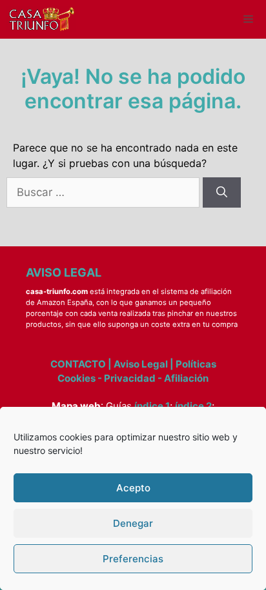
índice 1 (152, 406)
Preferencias (133, 559)
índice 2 (193, 406)
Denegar (133, 523)
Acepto (133, 488)
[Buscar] (222, 192)
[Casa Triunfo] (41, 19)
